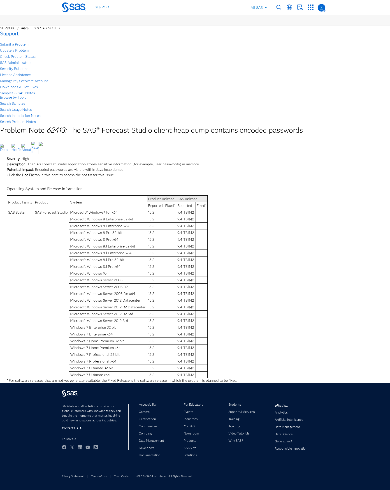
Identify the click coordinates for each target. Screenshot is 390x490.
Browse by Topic (13, 97)
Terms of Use (99, 476)
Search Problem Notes (18, 122)
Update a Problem (14, 50)
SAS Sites (310, 7)
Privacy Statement (73, 476)
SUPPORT (103, 7)
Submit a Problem (14, 44)
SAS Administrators (16, 62)
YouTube (88, 447)
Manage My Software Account (24, 81)
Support (9, 33)
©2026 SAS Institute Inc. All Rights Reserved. (165, 476)
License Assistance (15, 75)
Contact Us (300, 7)
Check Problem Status (18, 56)
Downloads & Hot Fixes (19, 87)
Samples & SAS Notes (17, 93)
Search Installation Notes (20, 115)
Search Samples (12, 103)
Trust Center (121, 476)
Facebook (64, 447)
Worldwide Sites (289, 7)
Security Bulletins (14, 69)
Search (279, 7)
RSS (95, 447)
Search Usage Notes (16, 109)
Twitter (72, 447)
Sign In (321, 8)
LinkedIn (80, 447)
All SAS (257, 7)
